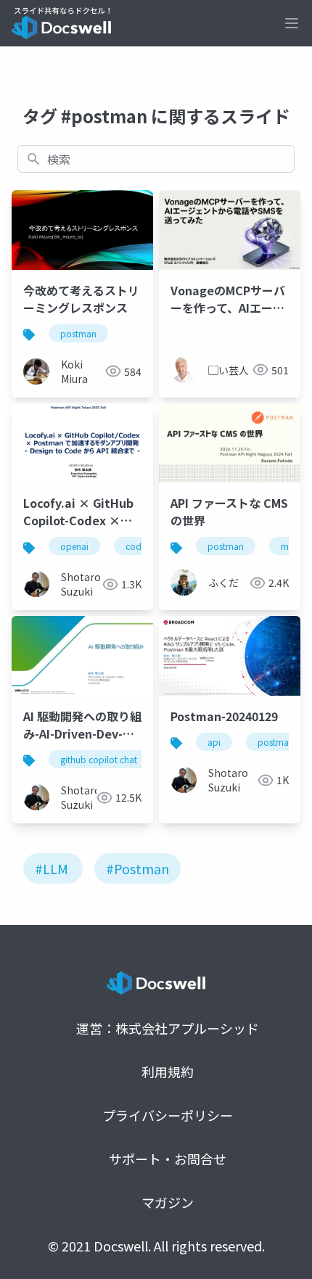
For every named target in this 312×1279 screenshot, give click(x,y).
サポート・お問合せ (167, 1158)
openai (74, 546)
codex (138, 546)
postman (78, 333)
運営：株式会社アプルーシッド (167, 1028)
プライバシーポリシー (167, 1115)
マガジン (167, 1202)
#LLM (51, 868)
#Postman (137, 868)
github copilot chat (98, 759)
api (214, 742)
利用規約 (167, 1071)
